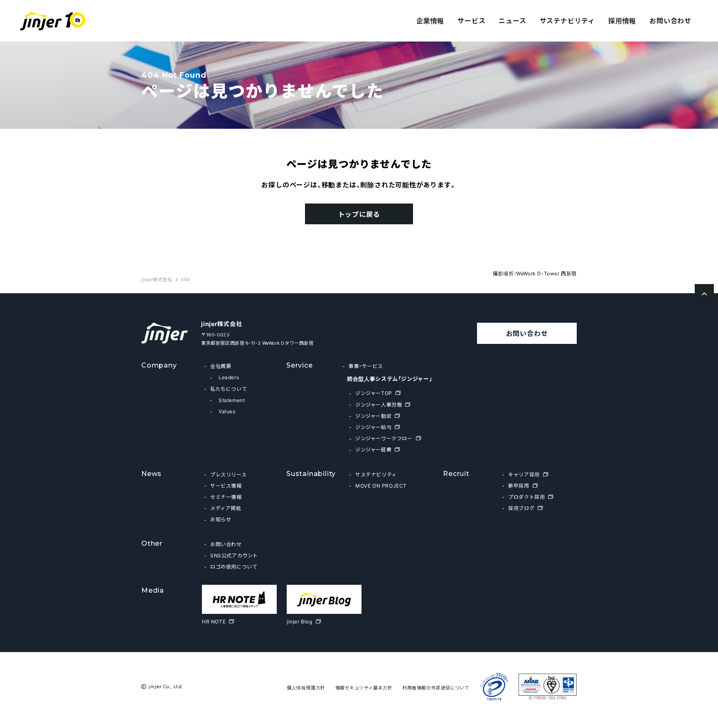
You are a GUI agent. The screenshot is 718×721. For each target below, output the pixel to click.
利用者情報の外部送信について (436, 687)
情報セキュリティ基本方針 (364, 687)
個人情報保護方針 (306, 687)
